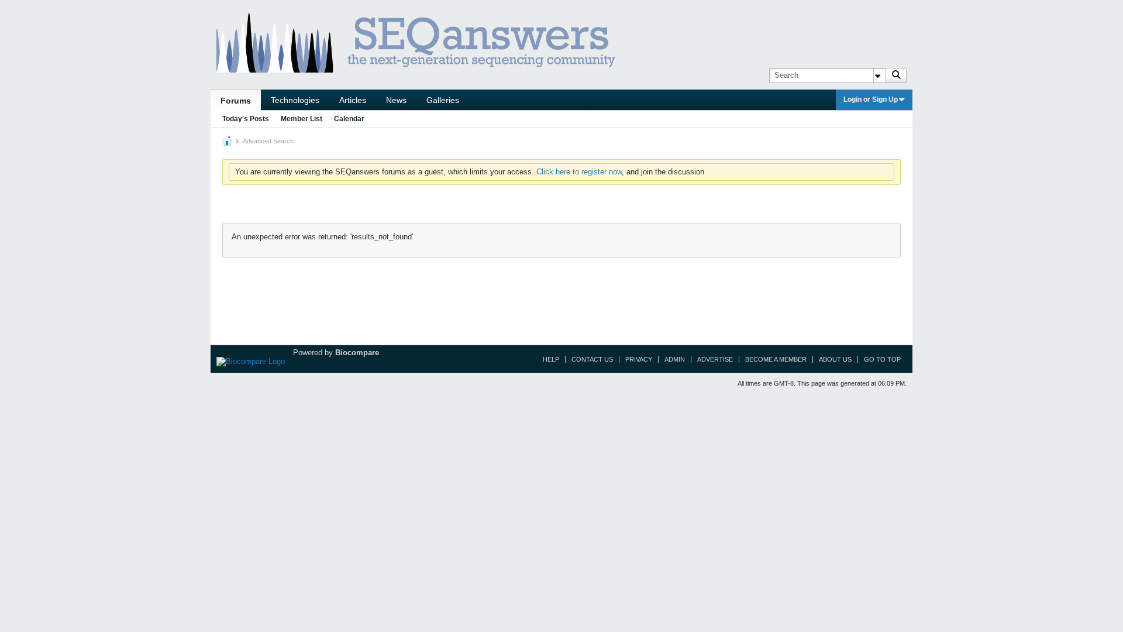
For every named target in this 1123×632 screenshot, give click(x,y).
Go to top (882, 359)
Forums (236, 100)
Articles (352, 100)
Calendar (349, 119)
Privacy (638, 359)
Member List (301, 119)
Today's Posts (245, 119)
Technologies (295, 100)
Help (551, 359)
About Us (835, 359)
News (396, 100)
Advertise (715, 359)
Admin (674, 359)
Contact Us (592, 359)
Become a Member (776, 359)
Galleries (442, 100)
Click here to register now (579, 171)
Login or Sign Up (870, 99)
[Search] (896, 75)
